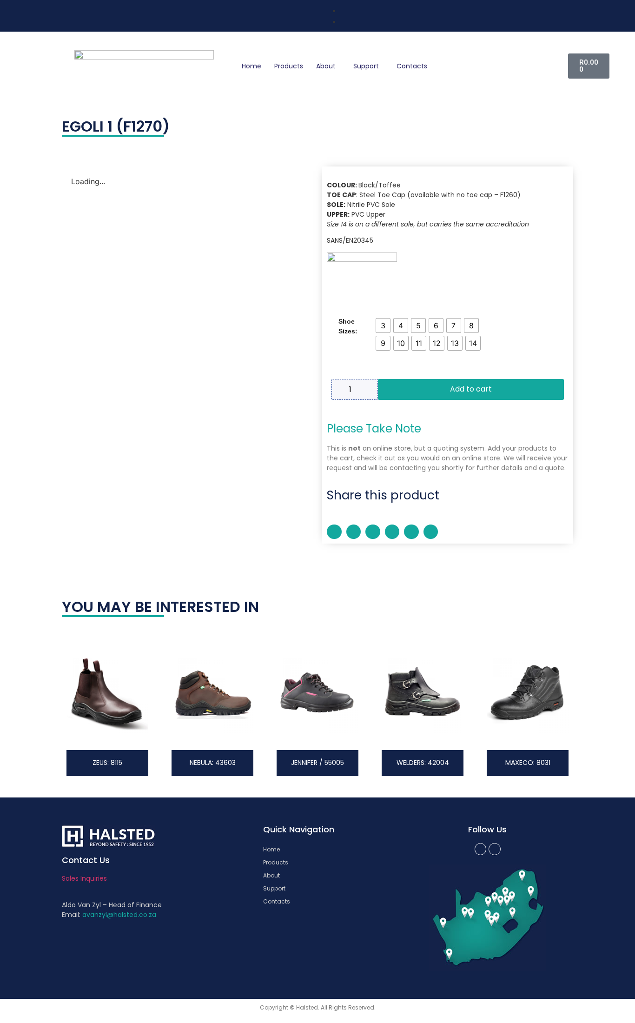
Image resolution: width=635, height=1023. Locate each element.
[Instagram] (495, 849)
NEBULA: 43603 (213, 762)
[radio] (383, 325)
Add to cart (471, 389)
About (326, 66)
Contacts (412, 66)
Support (366, 66)
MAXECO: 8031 (527, 762)
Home (251, 66)
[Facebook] (481, 849)
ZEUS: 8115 (107, 762)
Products (288, 66)
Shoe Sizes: (347, 326)
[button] (334, 532)
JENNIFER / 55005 (317, 762)
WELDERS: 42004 (423, 762)
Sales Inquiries (84, 878)
